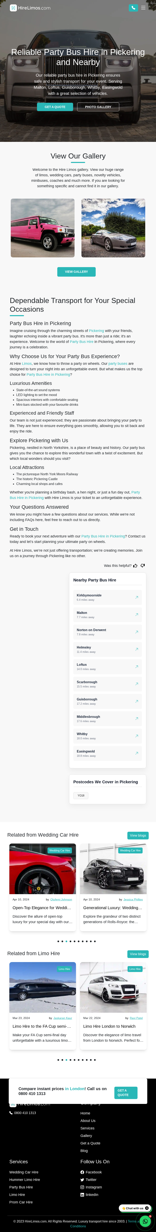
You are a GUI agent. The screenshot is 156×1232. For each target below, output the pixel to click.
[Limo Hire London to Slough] (113, 987)
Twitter (91, 1180)
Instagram (94, 1187)
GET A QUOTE (55, 107)
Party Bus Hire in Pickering (48, 374)
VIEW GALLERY (76, 271)
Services (87, 1128)
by (60, 899)
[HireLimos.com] (30, 8)
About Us (87, 1121)
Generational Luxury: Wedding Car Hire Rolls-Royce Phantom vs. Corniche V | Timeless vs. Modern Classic (40, 909)
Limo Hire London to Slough (108, 1026)
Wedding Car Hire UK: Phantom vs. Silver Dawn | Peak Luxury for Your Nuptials (113, 909)
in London (74, 1088)
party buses (117, 364)
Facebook (94, 1172)
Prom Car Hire (21, 1202)
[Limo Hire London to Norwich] (42, 987)
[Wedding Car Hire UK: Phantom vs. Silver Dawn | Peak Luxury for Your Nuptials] (113, 868)
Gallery (86, 1136)
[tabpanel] (42, 887)
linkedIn (92, 1195)
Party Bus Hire (81, 342)
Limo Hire (64, 969)
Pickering (96, 331)
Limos (27, 364)
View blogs (138, 835)
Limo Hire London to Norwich (39, 1026)
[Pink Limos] (42, 228)
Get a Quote (90, 1143)
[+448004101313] (133, 8)
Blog (84, 1151)
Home (85, 1113)
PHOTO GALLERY (98, 107)
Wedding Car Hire (59, 850)
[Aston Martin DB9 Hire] (113, 228)
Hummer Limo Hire (24, 1180)
